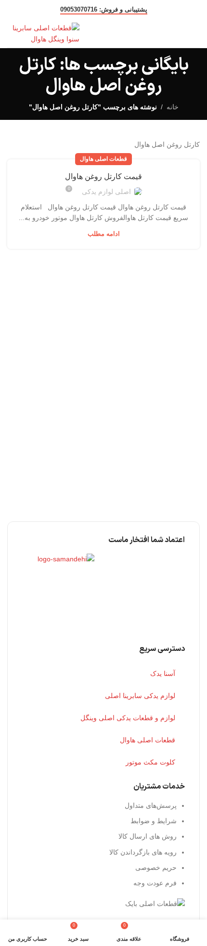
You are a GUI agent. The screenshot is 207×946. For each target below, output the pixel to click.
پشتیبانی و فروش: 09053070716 (103, 9)
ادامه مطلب (104, 233)
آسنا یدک (162, 673)
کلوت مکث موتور (150, 762)
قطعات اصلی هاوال (103, 159)
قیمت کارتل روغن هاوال (103, 176)
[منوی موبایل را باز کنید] (196, 33)
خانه (173, 107)
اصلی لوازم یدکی (106, 191)
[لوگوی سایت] (43, 33)
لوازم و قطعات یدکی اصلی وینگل (127, 718)
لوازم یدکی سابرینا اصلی (140, 696)
